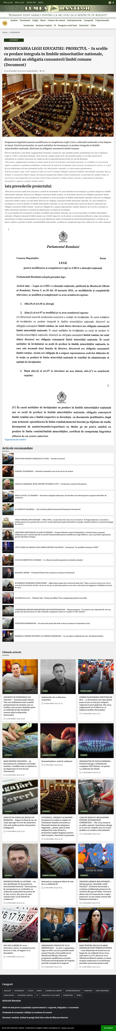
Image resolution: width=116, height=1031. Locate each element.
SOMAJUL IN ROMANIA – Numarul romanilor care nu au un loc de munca (44, 471)
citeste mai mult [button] (67, 1028)
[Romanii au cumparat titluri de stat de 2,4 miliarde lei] (58, 861)
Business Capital (44, 25)
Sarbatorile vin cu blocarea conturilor (53, 698)
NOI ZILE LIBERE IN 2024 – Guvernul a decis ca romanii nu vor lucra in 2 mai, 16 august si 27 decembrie (19, 949)
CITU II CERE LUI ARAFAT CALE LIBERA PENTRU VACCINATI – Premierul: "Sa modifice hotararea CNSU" (57, 547)
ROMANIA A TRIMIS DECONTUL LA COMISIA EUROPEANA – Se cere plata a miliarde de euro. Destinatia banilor (59, 636)
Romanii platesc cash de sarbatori (56, 761)
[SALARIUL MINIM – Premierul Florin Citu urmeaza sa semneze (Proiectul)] (8, 572)
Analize (14, 20)
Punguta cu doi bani (67, 25)
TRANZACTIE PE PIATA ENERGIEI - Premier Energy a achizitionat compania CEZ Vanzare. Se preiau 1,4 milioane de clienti (95, 765)
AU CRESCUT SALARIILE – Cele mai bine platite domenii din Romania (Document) (48, 509)
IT (55, 25)
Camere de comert (56, 20)
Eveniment (25, 20)
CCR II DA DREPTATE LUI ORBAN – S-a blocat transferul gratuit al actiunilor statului (49, 560)
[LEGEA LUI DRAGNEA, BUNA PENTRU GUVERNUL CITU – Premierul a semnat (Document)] (8, 484)
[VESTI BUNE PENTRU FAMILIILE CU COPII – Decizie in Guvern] (8, 458)
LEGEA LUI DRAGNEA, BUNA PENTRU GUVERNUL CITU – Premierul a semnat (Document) (51, 484)
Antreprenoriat (74, 20)
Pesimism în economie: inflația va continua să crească (27, 1012)
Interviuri (83, 25)
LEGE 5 (40, 2)
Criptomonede (102, 20)
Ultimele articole (11, 652)
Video (93, 25)
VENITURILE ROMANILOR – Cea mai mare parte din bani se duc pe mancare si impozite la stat (52, 623)
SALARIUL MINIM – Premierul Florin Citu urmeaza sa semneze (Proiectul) (45, 573)
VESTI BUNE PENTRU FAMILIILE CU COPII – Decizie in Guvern (40, 459)
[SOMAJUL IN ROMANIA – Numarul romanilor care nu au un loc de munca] (8, 471)
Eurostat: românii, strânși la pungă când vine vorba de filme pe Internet (35, 1018)
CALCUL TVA (31, 2)
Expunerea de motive (15, 439)
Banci (43, 20)
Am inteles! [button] (108, 1028)
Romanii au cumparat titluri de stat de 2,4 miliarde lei (57, 882)
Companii (88, 20)
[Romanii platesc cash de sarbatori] (58, 740)
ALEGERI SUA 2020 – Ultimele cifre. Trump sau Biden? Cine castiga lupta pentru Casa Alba (51, 598)
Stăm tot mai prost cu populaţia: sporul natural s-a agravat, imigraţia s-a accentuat (40, 1007)
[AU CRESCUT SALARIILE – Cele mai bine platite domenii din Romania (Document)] (8, 509)
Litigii (35, 20)
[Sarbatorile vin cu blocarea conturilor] (58, 676)
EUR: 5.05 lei (19, 2)
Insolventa (29, 25)
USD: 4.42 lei (8, 2)
